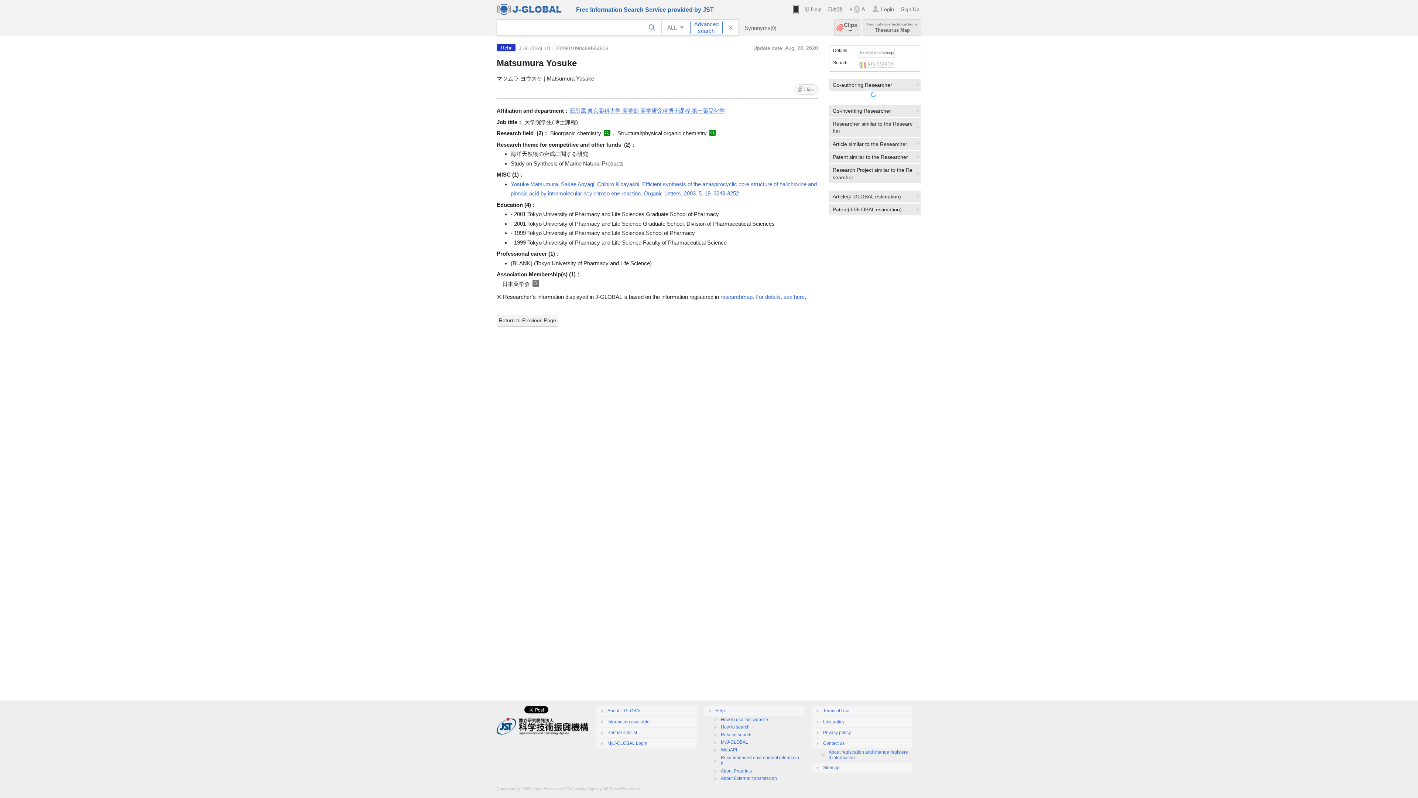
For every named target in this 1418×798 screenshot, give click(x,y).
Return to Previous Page (527, 320)
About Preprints (736, 771)
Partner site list (622, 732)
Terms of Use (836, 710)
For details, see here (780, 297)
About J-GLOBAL (624, 710)
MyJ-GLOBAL (734, 742)
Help (816, 9)
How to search (735, 727)
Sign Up (910, 9)
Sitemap (831, 767)
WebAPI (729, 750)
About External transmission (749, 778)
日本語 (835, 9)
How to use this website (744, 719)
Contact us (834, 743)
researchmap (736, 297)
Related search (736, 734)
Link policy (834, 721)
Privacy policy (837, 732)
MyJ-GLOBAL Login (627, 743)
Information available (628, 721)
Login (887, 9)
